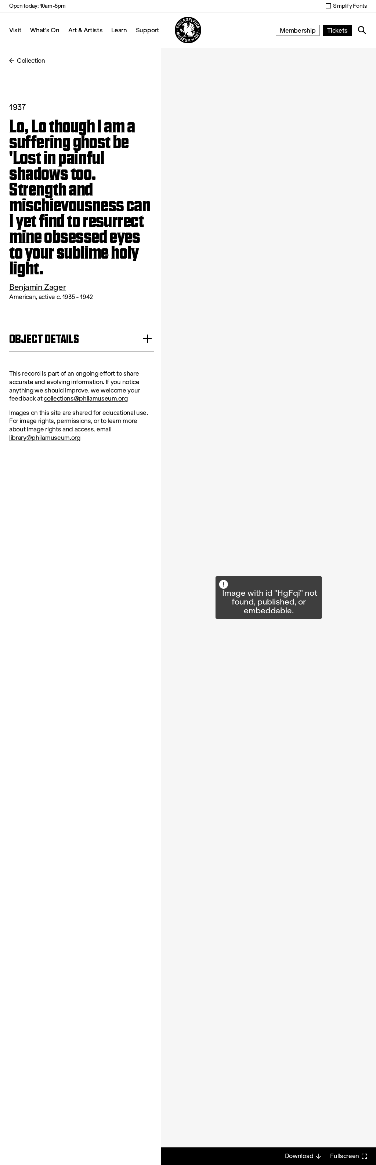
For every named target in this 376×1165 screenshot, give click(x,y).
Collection (31, 60)
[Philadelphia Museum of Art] (188, 30)
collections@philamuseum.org (85, 398)
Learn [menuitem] (119, 30)
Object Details (44, 339)
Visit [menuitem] (15, 30)
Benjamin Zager (37, 287)
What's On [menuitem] (44, 30)
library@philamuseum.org (44, 437)
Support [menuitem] (147, 30)
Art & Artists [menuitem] (85, 30)
